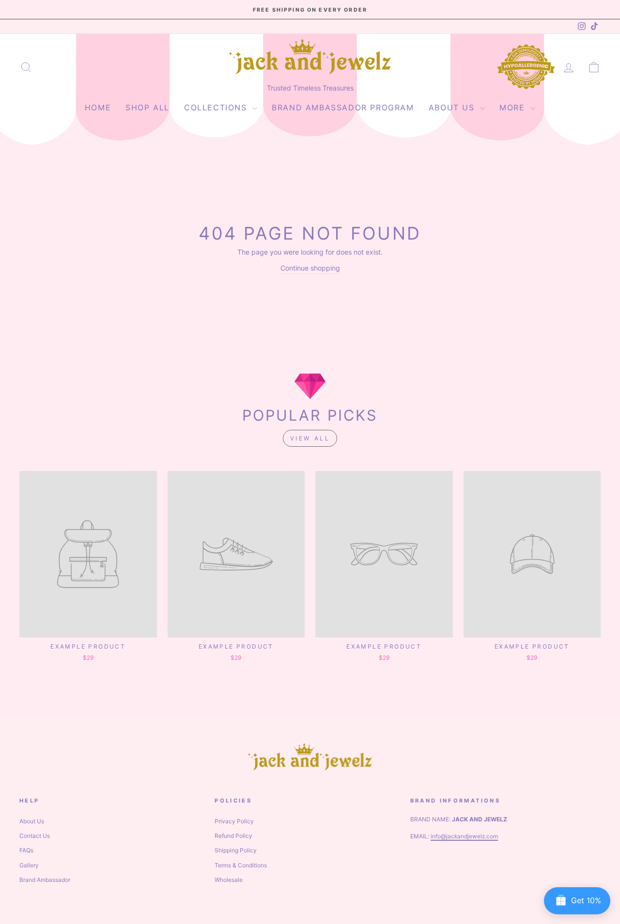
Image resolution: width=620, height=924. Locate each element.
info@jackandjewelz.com (464, 836)
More (513, 107)
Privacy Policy (234, 821)
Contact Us (34, 835)
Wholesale (229, 879)
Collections (217, 107)
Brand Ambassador (44, 879)
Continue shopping (310, 268)
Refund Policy (233, 835)
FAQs (26, 850)
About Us (453, 107)
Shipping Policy (236, 850)
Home (98, 107)
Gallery (29, 865)
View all (310, 438)
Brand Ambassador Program (343, 107)
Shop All (147, 107)
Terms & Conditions (241, 865)
